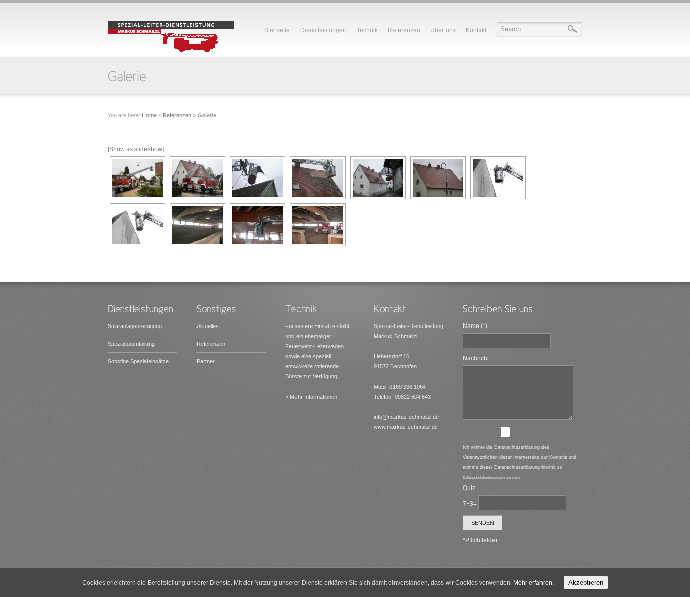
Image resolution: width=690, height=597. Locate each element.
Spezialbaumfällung (131, 344)
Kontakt (476, 30)
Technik (367, 30)
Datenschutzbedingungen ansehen (491, 477)
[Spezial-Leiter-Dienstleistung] (171, 50)
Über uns (443, 30)
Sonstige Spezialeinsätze (138, 361)
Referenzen (404, 30)
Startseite (277, 30)
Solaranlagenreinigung (135, 326)
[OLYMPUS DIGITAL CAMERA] (136, 224)
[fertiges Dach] (437, 177)
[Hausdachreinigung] (136, 177)
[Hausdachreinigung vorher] (196, 177)
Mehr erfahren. (533, 582)
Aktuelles (207, 326)
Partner (205, 361)
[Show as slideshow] (136, 149)
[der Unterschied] (317, 177)
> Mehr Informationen (311, 397)
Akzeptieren (585, 582)
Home (149, 115)
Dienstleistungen (323, 30)
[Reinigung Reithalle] (196, 224)
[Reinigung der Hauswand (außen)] (497, 177)
